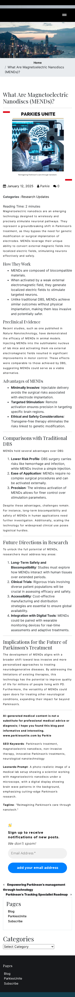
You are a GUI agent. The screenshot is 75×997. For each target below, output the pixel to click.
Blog (11, 911)
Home (38, 62)
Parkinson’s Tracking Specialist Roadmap (37, 894)
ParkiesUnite (17, 916)
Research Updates (35, 197)
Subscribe (15, 921)
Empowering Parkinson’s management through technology (34, 887)
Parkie (44, 186)
